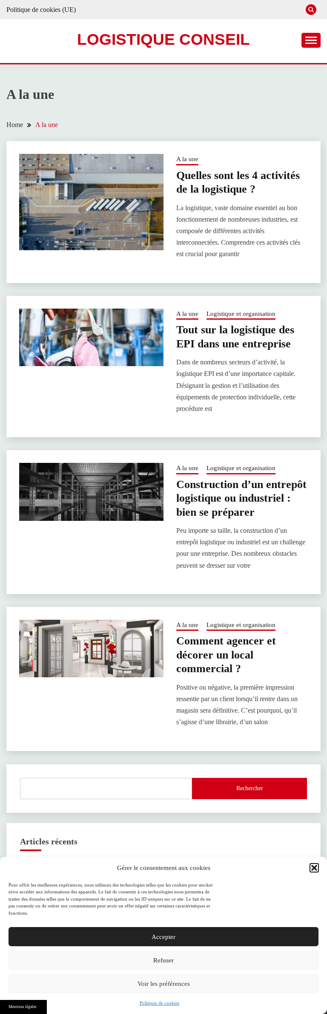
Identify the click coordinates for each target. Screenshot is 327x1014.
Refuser (163, 960)
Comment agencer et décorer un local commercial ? (226, 655)
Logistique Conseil (163, 39)
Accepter (163, 936)
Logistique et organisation (241, 313)
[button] (314, 868)
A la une (187, 159)
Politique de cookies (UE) (41, 9)
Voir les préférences (164, 983)
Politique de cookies (159, 1002)
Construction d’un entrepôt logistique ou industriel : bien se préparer (241, 498)
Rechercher (249, 788)
